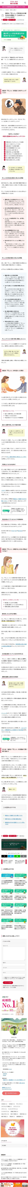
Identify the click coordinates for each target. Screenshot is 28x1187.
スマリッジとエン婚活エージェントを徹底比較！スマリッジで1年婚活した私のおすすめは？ (13, 1160)
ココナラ (3, 490)
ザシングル (19, 1104)
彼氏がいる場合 (12, 19)
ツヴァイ (4, 1109)
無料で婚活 (4, 1116)
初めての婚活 (14, 1114)
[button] (4, 856)
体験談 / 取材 (14, 1111)
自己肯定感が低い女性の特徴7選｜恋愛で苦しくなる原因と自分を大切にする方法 (14, 1168)
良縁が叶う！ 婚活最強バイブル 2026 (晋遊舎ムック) (14, 1080)
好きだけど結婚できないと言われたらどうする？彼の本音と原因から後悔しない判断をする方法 (13, 1177)
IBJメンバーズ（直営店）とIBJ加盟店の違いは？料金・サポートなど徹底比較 (13, 1164)
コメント (5, 945)
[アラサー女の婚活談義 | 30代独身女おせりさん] (14, 2)
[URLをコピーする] (24, 856)
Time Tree (14, 531)
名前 (4, 962)
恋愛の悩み (21, 836)
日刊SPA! (5, 1073)
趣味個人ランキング (6, 1087)
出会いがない (5, 1114)
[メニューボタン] (2, 2)
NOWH (4, 1075)
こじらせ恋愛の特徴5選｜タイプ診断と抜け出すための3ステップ (13, 1173)
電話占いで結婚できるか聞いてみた (13, 815)
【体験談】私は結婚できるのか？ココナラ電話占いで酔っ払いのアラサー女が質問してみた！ (18, 511)
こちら (10, 1069)
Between (20, 531)
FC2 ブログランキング (7, 1089)
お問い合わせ (22, 1083)
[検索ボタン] (25, 2)
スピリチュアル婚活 (6, 1106)
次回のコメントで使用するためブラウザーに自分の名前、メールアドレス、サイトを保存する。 (15, 978)
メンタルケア (5, 1111)
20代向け (4, 1104)
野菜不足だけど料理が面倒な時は (13, 819)
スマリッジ (16, 1106)
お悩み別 (5, 19)
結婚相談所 (20, 1116)
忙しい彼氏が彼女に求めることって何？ (16, 457)
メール (5, 967)
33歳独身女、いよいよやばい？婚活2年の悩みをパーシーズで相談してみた (18, 739)
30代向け (12, 1104)
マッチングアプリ (13, 1109)
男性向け (12, 1116)
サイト (4, 972)
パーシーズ (4, 713)
